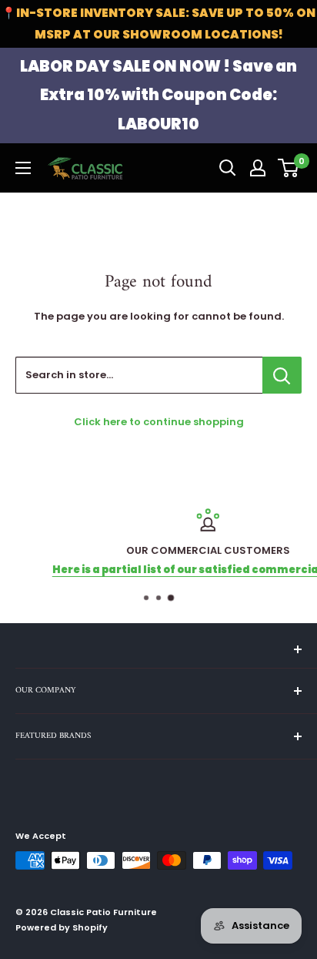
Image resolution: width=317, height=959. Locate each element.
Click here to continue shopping (159, 421)
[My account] (257, 167)
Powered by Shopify (61, 927)
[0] (289, 168)
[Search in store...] (282, 375)
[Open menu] (23, 168)
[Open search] (227, 167)
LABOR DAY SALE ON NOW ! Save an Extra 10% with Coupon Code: (158, 95)
